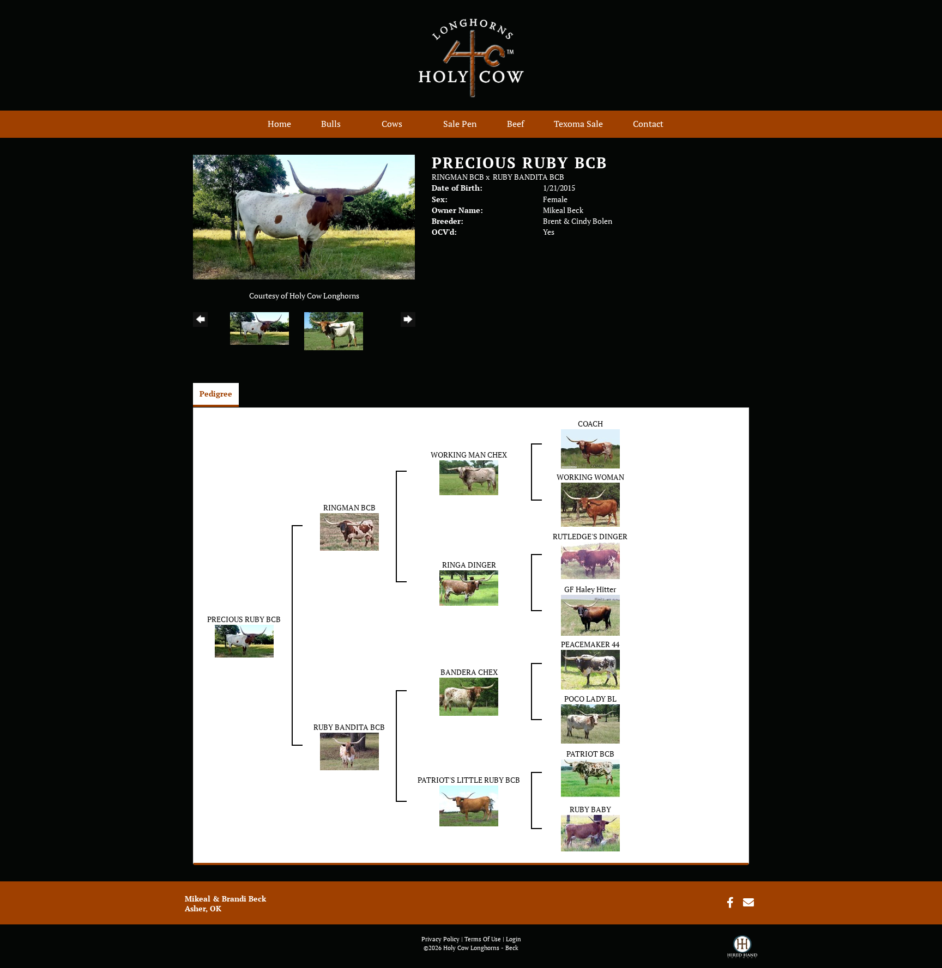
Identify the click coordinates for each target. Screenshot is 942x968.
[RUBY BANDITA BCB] (349, 750)
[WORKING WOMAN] (590, 503)
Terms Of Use (482, 939)
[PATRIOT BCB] (590, 777)
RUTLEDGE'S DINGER (590, 536)
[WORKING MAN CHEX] (468, 476)
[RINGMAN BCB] (349, 531)
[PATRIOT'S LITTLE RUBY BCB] (468, 805)
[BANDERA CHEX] (468, 696)
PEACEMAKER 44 (590, 644)
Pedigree (216, 393)
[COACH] (590, 448)
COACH (590, 423)
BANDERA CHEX (469, 672)
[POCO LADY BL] (590, 723)
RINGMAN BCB (458, 177)
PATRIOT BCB (590, 753)
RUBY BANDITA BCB (528, 177)
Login (513, 939)
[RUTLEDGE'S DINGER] (590, 560)
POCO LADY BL (590, 698)
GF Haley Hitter (590, 589)
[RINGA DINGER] (468, 587)
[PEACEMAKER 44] (590, 668)
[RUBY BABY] (590, 832)
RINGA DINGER (469, 564)
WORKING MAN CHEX (469, 454)
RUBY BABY (590, 809)
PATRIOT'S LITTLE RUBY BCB (469, 780)
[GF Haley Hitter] (590, 614)
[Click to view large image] (304, 216)
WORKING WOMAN (590, 477)
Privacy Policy (440, 939)
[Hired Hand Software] (742, 951)
